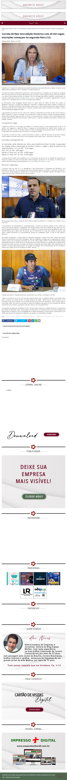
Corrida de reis (14, 316)
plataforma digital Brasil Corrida (24, 98)
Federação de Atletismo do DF (26, 316)
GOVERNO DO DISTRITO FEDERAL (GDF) (44, 316)
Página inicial (5, 28)
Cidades (7, 316)
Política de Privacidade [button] (13, 777)
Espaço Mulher (6, 41)
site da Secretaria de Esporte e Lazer (39, 161)
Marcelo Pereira (13, 28)
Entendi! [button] (60, 776)
